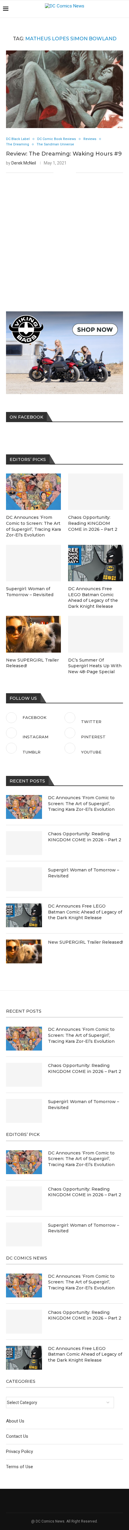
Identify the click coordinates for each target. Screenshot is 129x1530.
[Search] (123, 9)
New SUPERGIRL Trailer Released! (85, 942)
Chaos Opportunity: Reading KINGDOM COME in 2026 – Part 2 (84, 836)
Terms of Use (19, 1466)
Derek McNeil (23, 163)
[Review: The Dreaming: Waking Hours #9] (64, 89)
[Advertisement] (64, 236)
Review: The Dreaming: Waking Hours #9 (64, 153)
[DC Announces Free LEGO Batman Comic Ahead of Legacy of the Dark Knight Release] (24, 915)
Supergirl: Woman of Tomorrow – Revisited (83, 873)
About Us (15, 1421)
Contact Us (17, 1436)
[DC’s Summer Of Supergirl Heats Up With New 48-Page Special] (95, 634)
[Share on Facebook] (62, 173)
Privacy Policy (19, 1451)
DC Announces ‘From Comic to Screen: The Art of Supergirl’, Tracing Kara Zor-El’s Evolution (81, 803)
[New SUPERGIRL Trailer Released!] (24, 951)
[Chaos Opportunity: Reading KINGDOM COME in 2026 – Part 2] (24, 843)
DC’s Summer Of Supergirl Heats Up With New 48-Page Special (95, 665)
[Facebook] (98, 9)
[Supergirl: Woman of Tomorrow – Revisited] (24, 879)
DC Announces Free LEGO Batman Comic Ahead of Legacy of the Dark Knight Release (85, 911)
